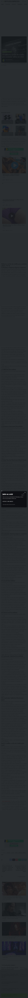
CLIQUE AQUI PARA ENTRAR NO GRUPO (9, 504)
